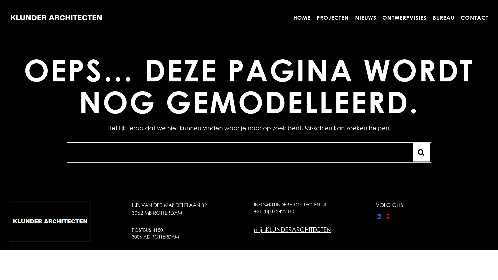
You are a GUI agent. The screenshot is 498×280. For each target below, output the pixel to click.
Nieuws (365, 18)
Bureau (443, 18)
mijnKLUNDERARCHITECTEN (292, 229)
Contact (474, 18)
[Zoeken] (421, 152)
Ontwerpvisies (405, 18)
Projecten (333, 18)
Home (301, 18)
